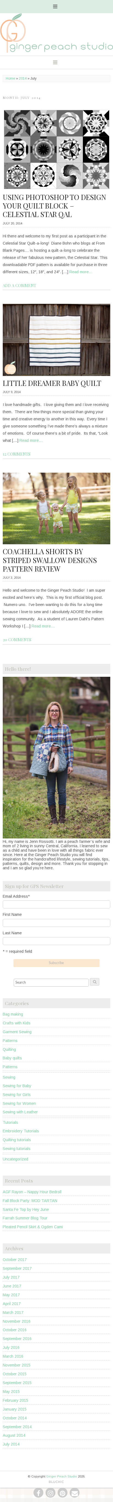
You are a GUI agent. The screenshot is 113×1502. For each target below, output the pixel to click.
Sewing (9, 1077)
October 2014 (15, 1418)
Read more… (81, 272)
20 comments (17, 639)
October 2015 (15, 1374)
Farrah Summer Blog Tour (25, 1218)
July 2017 (11, 1277)
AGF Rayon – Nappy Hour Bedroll (32, 1192)
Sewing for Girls (17, 1094)
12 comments (16, 454)
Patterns (10, 1040)
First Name (12, 914)
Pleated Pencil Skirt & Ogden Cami (33, 1227)
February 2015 (15, 1400)
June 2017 (12, 1286)
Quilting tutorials (17, 1140)
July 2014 (11, 1444)
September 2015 (17, 1383)
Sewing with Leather (20, 1112)
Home (10, 78)
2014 (23, 78)
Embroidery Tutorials (21, 1131)
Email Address (16, 896)
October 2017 (15, 1259)
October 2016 (15, 1330)
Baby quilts (12, 1058)
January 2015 (15, 1409)
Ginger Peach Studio (61, 1476)
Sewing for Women (19, 1103)
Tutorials (10, 1122)
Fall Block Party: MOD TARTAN (30, 1200)
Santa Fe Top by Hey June (26, 1209)
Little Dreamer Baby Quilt (52, 383)
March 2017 (13, 1312)
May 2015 (11, 1391)
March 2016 (13, 1356)
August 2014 (14, 1435)
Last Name (12, 933)
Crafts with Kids (16, 1023)
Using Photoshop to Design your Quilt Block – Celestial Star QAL (54, 205)
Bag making (13, 1014)
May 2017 (11, 1295)
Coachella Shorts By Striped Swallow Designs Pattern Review (50, 559)
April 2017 (12, 1303)
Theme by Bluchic (56, 1482)
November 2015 (16, 1365)
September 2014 (17, 1427)
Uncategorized (15, 1159)
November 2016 (16, 1321)
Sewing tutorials (16, 1148)
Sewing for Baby (17, 1086)
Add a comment (19, 285)
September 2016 (17, 1338)
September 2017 (17, 1268)
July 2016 (11, 1347)
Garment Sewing (17, 1032)
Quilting (9, 1049)
